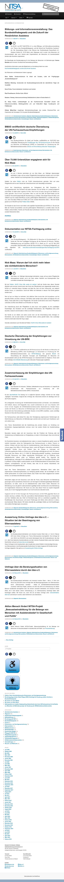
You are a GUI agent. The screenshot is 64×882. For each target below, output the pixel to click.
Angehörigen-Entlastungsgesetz (13, 715)
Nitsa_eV (21, 864)
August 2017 (8, 791)
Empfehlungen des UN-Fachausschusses (39, 142)
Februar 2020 (8, 774)
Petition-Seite (26, 201)
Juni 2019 (7, 777)
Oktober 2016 (8, 807)
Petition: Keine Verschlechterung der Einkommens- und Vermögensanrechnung (25, 695)
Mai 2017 (7, 795)
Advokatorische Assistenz (20, 116)
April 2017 (7, 797)
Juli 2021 (7, 762)
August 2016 (8, 809)
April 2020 (7, 770)
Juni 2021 (7, 763)
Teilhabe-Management (53, 117)
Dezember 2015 (9, 823)
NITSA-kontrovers (9, 728)
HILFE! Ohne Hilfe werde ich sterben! (41, 323)
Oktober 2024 (8, 751)
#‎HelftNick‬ (8, 216)
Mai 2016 (7, 814)
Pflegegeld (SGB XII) (10, 733)
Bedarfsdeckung (36, 116)
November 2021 (9, 760)
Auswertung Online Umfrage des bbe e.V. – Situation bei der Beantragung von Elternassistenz (27, 520)
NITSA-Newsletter (9, 729)
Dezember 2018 (9, 781)
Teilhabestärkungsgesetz (11, 738)
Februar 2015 (8, 839)
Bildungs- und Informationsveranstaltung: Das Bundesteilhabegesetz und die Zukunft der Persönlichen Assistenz (28, 32)
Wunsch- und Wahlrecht (35, 119)
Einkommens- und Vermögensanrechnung (32, 150)
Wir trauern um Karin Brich (12, 702)
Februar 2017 (8, 800)
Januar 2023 (8, 758)
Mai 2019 (7, 779)
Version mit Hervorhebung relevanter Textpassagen (41, 146)
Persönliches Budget (31, 117)
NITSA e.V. (21, 866)
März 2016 (7, 818)
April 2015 (7, 835)
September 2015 (9, 828)
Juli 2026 (7, 749)
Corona (7, 722)
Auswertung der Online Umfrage (34, 548)
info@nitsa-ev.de (10, 864)
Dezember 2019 (9, 776)
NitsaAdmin (23, 38)
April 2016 (7, 816)
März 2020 (7, 772)
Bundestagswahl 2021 (10, 719)
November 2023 (9, 756)
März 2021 (7, 765)
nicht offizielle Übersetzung (20, 360)
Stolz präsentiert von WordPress (32, 876)
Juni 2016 (7, 813)
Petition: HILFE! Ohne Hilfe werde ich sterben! (24, 284)
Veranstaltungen (25, 119)
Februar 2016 (8, 820)
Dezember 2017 (9, 788)
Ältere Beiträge (9, 640)
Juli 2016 (7, 811)
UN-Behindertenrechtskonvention (13, 119)
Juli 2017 (7, 793)
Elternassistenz (22, 117)
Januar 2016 (8, 821)
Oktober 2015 (8, 827)
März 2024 (7, 755)
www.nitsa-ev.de (23, 542)
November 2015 (9, 825)
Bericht (54, 354)
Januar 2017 (8, 802)
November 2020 (9, 769)
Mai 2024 (7, 753)
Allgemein (29, 116)
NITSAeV (8, 868)
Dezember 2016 (9, 804)
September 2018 (9, 785)
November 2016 (9, 806)
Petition (19, 181)
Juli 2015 (7, 830)
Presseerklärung (49, 628)
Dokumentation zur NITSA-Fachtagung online (28, 228)
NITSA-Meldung (36, 354)
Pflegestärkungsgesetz (42, 117)
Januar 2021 (8, 767)
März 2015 (7, 837)
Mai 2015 (7, 834)
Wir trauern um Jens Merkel (12, 700)
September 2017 (9, 790)
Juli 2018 (7, 786)
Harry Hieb (23, 133)
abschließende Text (15, 394)
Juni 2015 (7, 832)
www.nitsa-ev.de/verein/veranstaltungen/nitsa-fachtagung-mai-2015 (41, 247)
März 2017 (7, 799)
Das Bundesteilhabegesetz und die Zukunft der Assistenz (20, 68)
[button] (6, 43)
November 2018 (9, 783)
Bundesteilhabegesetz (45, 116)
